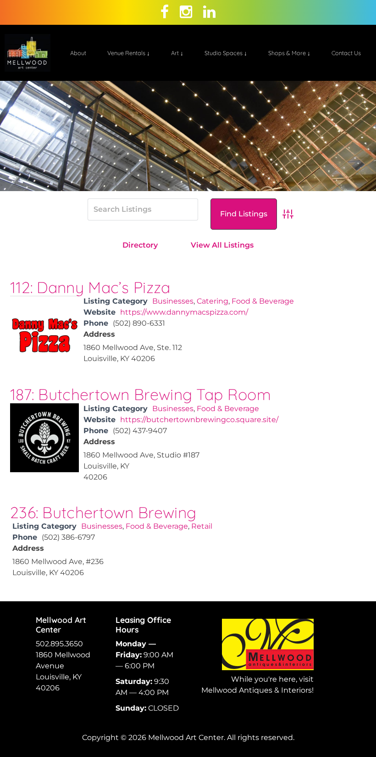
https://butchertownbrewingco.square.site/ (199, 419)
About (78, 52)
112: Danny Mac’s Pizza (90, 287)
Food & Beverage (263, 301)
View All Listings (222, 245)
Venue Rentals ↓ (128, 52)
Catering (212, 301)
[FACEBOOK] (164, 12)
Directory (140, 245)
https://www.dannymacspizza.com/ (184, 312)
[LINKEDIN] (209, 12)
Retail (201, 526)
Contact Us (346, 52)
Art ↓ (177, 52)
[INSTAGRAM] (186, 12)
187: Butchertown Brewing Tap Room (140, 394)
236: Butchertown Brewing (103, 512)
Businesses (173, 301)
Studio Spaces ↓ (226, 52)
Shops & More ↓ (289, 52)
